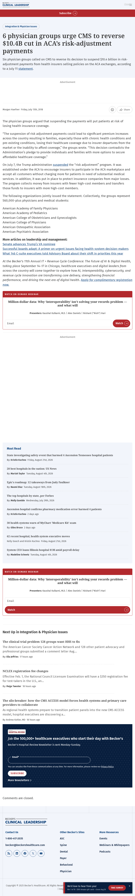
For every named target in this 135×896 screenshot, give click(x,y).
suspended (60, 165)
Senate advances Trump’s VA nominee (29, 244)
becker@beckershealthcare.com (25, 845)
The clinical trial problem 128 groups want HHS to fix (41, 642)
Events (103, 838)
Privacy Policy (107, 767)
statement (25, 69)
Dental (64, 851)
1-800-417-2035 (14, 838)
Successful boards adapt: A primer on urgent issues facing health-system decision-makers (66, 249)
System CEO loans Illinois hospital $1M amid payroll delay (43, 549)
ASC (62, 838)
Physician (65, 871)
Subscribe (65, 13)
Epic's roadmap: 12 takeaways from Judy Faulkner (38, 482)
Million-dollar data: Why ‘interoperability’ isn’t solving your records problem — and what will (67, 303)
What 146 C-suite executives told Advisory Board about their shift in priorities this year (63, 253)
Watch (119, 323)
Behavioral (66, 864)
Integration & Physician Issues (21, 26)
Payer (63, 858)
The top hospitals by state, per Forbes (30, 495)
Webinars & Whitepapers (114, 845)
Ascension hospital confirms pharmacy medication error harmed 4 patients (54, 509)
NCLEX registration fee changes (25, 671)
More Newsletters (18, 780)
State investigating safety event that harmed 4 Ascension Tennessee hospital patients (60, 455)
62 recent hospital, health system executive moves (38, 536)
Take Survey (117, 888)
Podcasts (104, 851)
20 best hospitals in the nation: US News (31, 468)
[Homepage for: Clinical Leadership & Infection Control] (26, 821)
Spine (63, 845)
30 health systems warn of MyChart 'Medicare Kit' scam (41, 522)
